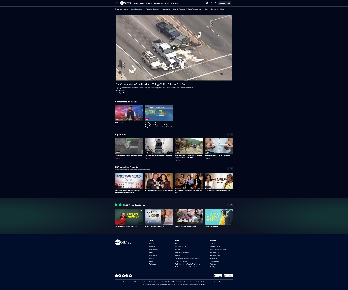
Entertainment (153, 249)
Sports (151, 261)
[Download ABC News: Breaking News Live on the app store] (218, 275)
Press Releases (214, 261)
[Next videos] (231, 134)
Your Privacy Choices (143, 281)
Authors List (213, 258)
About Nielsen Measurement (218, 281)
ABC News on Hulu (180, 246)
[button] (117, 3)
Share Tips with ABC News (218, 249)
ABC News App (214, 252)
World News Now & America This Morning (187, 264)
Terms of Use (134, 281)
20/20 (177, 244)
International (153, 255)
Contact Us (213, 244)
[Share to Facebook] (116, 93)
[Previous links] (228, 204)
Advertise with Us (215, 246)
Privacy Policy (126, 281)
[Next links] (231, 204)
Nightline (177, 255)
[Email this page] (123, 93)
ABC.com (178, 249)
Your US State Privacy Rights (168, 281)
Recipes (151, 258)
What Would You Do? (181, 261)
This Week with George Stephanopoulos (187, 258)
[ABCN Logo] (125, 3)
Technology (152, 264)
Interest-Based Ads (180, 281)
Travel (151, 267)
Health (151, 252)
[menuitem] (121, 9)
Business (152, 246)
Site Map (212, 267)
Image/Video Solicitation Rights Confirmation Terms (198, 281)
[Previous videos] (228, 134)
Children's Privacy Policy (154, 281)
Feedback (213, 264)
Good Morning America (182, 252)
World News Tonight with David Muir (186, 267)
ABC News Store (215, 255)
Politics (151, 244)
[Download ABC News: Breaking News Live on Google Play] (228, 275)
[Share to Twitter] (120, 93)
